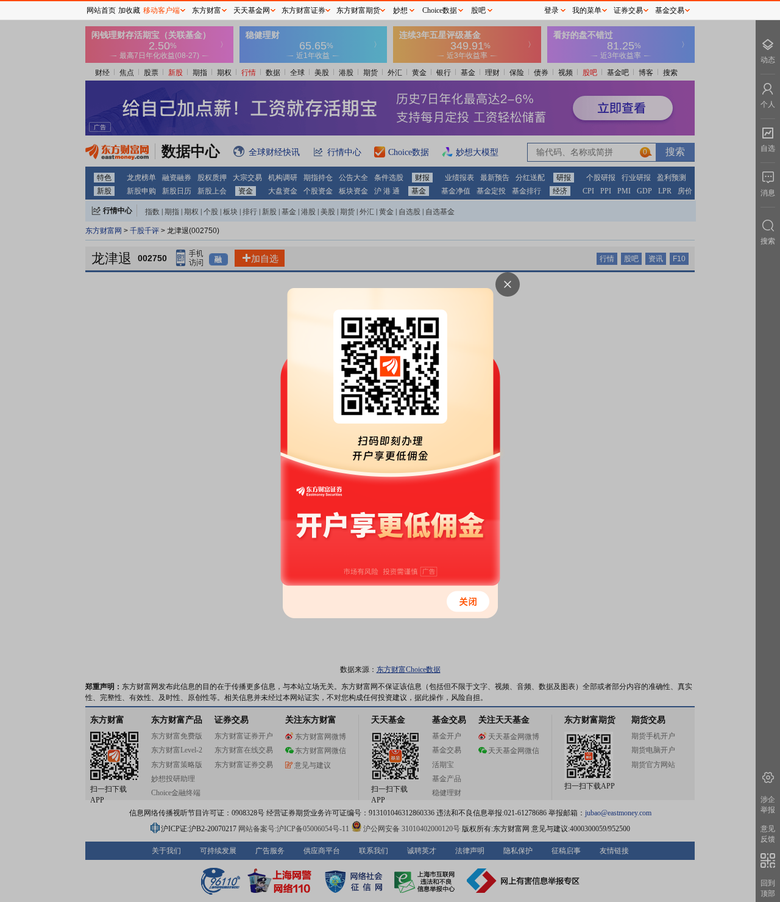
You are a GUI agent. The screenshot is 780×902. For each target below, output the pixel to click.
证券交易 (628, 10)
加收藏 (129, 10)
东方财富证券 (303, 10)
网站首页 (101, 10)
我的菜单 (586, 10)
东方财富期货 (358, 10)
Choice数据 (439, 10)
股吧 (478, 10)
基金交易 (669, 10)
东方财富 (206, 10)
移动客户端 (161, 10)
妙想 (400, 10)
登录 (551, 10)
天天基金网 (251, 10)
